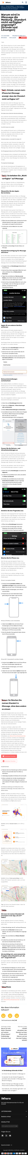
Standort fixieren (10, 6)
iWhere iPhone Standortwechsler (18, 736)
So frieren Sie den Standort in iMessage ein (13, 1074)
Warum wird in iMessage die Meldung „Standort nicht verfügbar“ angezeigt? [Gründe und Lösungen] (12, 8)
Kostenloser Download (10, 756)
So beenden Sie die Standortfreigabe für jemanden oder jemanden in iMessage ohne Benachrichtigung (13, 1078)
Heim (2, 6)
